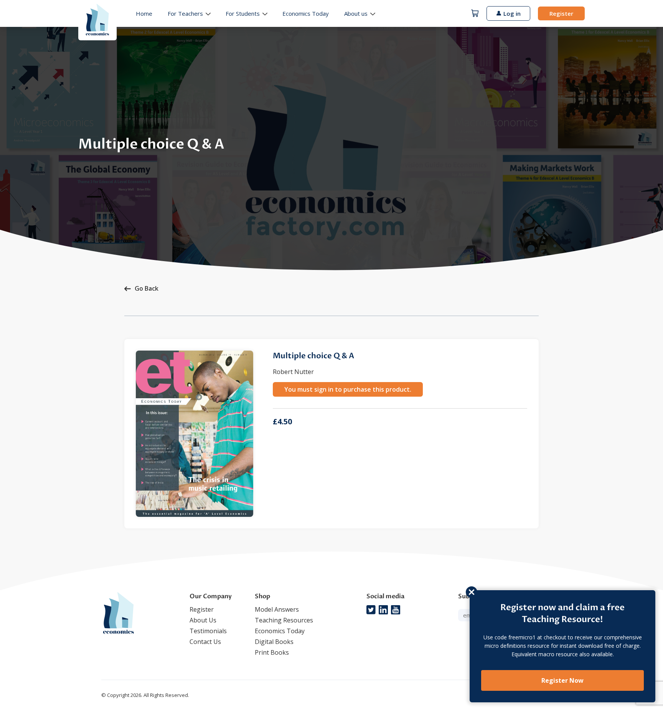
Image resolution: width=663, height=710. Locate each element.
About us (356, 13)
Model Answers (277, 609)
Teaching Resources (284, 620)
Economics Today (305, 13)
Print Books (272, 652)
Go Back (146, 288)
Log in (512, 13)
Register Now (562, 680)
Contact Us (205, 641)
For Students (243, 13)
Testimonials (208, 631)
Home (144, 13)
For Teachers (185, 13)
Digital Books (274, 641)
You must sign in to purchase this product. (347, 389)
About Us (203, 620)
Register (561, 13)
